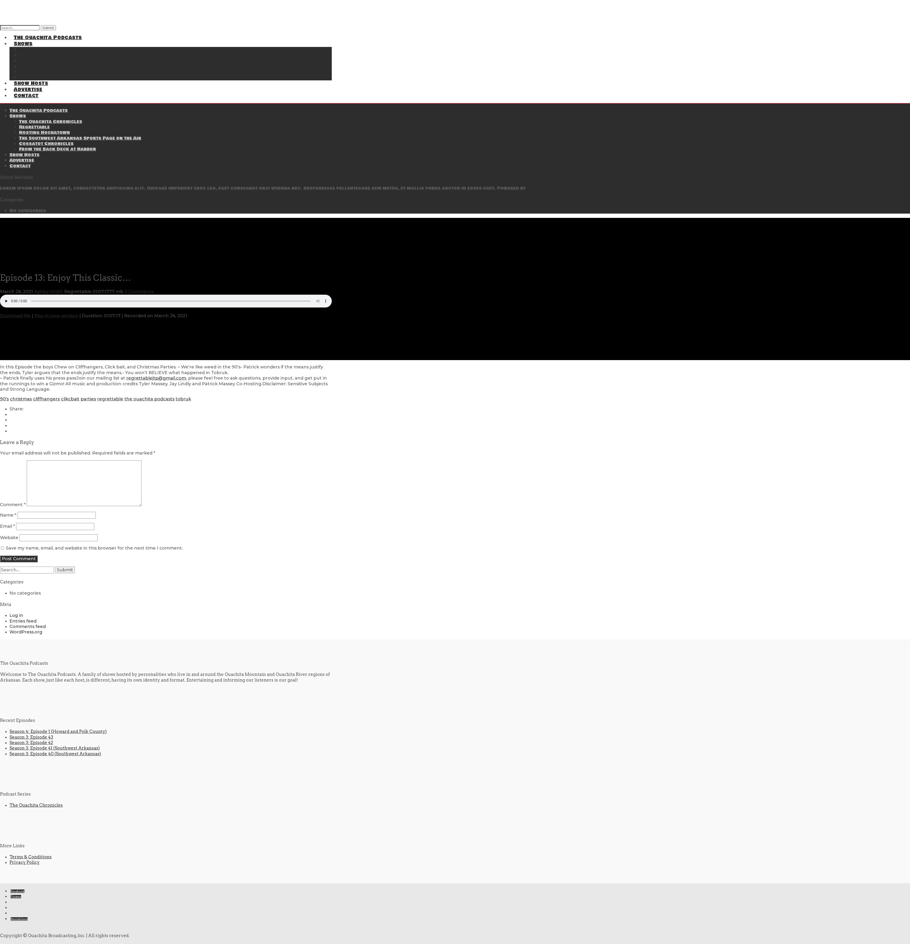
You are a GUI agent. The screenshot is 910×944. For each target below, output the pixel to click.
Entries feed (22, 621)
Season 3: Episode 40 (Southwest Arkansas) (55, 753)
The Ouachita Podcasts (48, 37)
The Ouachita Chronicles (50, 121)
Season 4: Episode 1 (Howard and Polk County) (58, 731)
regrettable (110, 399)
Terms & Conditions (30, 856)
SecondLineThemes (550, 188)
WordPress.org (25, 632)
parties (88, 399)
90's (4, 399)
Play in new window (56, 315)
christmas (21, 399)
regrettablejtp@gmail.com (156, 378)
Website (9, 537)
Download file (15, 315)
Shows (17, 116)
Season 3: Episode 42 (31, 742)
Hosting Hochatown (44, 132)
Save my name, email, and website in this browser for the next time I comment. (94, 548)
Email (7, 526)
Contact (26, 95)
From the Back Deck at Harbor (52, 77)
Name (8, 515)
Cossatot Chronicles (46, 143)
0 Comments (138, 291)
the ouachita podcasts (149, 399)
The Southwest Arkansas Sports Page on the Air (70, 66)
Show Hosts (24, 154)
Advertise (21, 160)
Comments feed (27, 626)
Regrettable (34, 127)
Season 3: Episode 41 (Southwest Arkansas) (54, 748)
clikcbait (70, 399)
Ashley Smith (48, 291)
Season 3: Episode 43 (31, 737)
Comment (13, 504)
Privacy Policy (24, 862)
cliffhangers (46, 399)
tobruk (183, 399)
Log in (16, 615)
